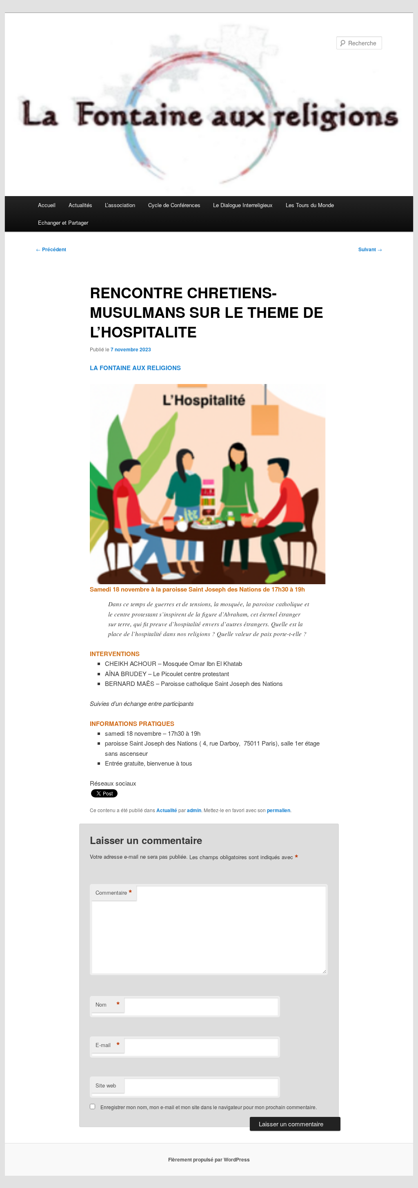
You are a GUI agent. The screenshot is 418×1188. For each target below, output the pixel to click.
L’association (120, 205)
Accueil (47, 205)
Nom (108, 1004)
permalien (278, 810)
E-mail (108, 1045)
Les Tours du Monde (310, 205)
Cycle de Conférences (174, 205)
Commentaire (114, 892)
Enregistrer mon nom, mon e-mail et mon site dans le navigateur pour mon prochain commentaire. (208, 1106)
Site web (106, 1085)
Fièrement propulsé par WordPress (209, 1159)
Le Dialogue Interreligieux (243, 205)
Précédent (51, 249)
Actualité (166, 810)
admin (194, 810)
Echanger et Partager (63, 222)
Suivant (370, 249)
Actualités (80, 205)
